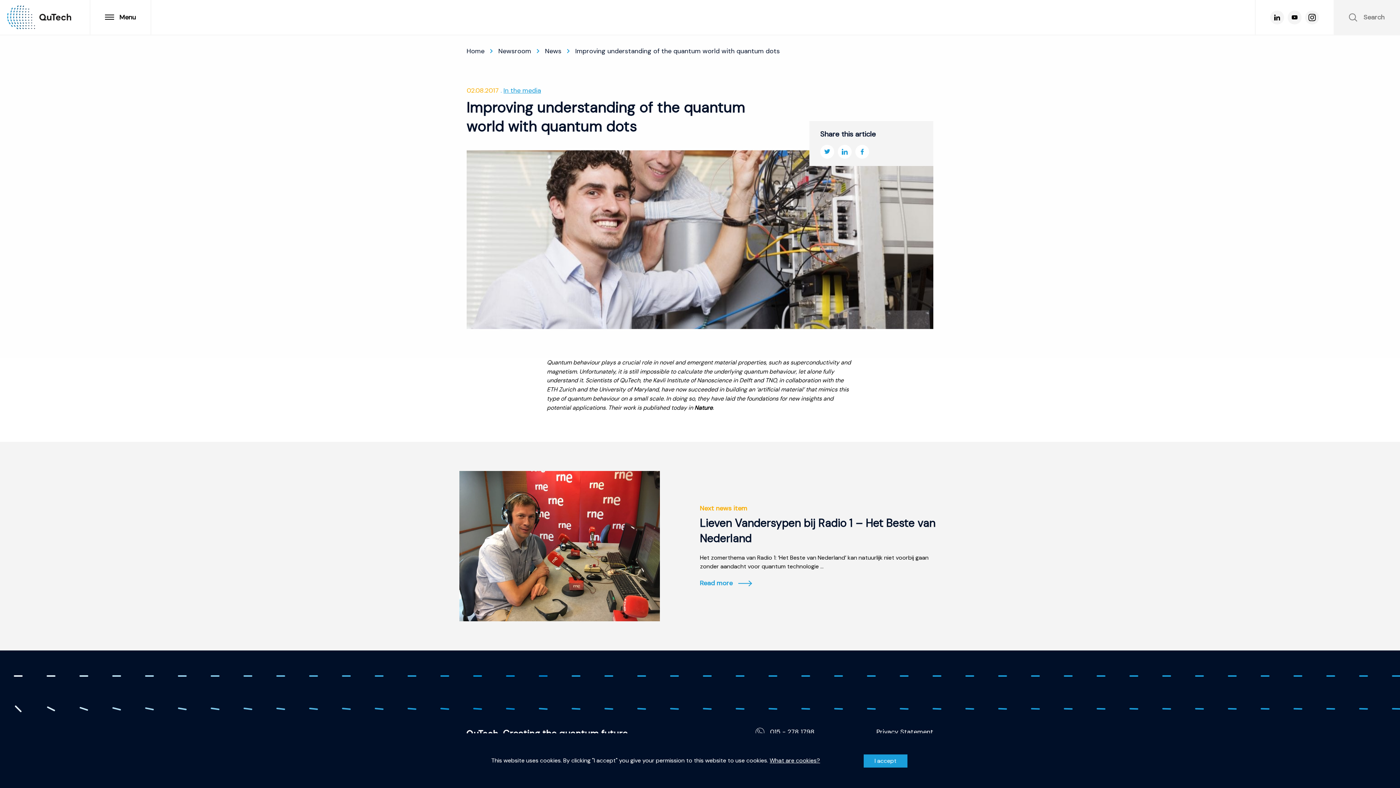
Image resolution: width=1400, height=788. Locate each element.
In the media (522, 90)
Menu (128, 17)
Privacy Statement (904, 731)
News (553, 51)
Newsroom (514, 51)
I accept (886, 761)
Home (476, 51)
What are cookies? (795, 760)
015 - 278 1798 (792, 731)
